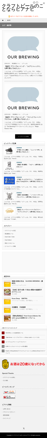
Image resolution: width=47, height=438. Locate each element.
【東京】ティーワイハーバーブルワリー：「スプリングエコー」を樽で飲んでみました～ (30, 211)
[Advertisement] (23, 262)
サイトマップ (6, 418)
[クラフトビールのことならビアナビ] (23, 7)
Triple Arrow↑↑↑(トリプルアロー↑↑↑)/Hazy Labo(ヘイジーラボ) (22, 337)
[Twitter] (23, 428)
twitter (37, 2)
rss (34, 2)
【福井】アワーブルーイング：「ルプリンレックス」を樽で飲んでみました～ (22, 67)
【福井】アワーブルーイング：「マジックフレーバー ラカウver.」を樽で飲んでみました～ (22, 118)
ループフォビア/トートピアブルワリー (16, 342)
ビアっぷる (24, 63)
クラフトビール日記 (10, 230)
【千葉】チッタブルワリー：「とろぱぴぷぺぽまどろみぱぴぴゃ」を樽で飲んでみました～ (30, 181)
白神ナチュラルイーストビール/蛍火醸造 (17, 346)
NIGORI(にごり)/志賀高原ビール (14, 332)
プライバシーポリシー (9, 412)
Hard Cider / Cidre (10, 236)
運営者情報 (6, 415)
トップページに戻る (23, 136)
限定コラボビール (10, 243)
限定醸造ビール (16, 63)
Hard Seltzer (8, 240)
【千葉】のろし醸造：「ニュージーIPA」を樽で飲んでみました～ (29, 151)
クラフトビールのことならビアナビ (22, 435)
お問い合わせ (6, 409)
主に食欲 (5, 380)
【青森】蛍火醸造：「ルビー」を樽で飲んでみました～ (30, 165)
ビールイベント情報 (10, 246)
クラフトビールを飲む (9, 377)
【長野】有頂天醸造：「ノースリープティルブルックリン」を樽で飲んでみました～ (30, 196)
